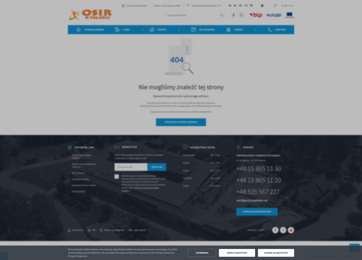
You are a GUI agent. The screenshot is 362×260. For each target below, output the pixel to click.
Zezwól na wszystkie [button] (276, 252)
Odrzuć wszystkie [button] (237, 252)
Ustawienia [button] (202, 252)
